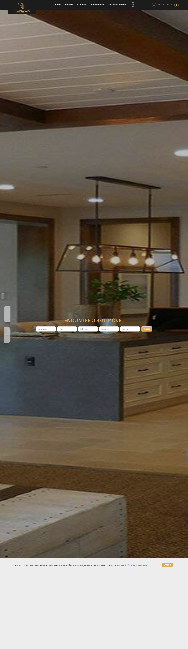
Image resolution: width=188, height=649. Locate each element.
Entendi (167, 565)
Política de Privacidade (136, 565)
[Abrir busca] (133, 4)
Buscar (146, 329)
